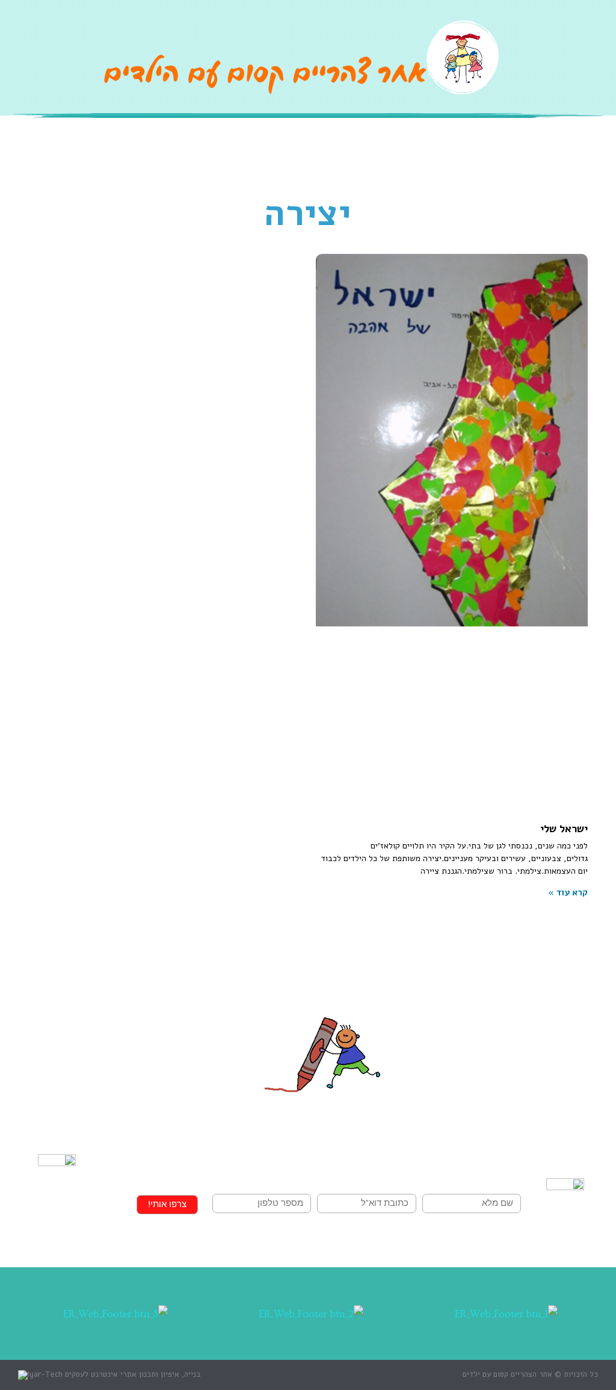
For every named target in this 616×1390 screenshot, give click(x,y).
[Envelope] (528, 73)
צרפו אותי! (167, 1204)
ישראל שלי (564, 828)
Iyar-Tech (45, 1374)
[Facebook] (589, 73)
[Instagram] (558, 73)
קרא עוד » (568, 892)
